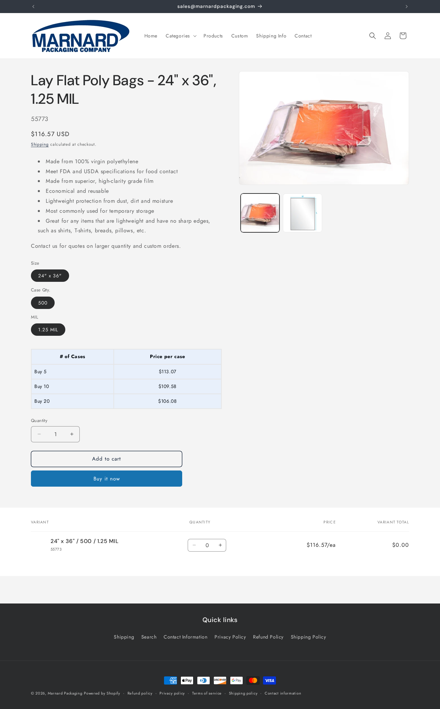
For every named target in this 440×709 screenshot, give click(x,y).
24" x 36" (50, 275)
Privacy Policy (230, 636)
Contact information (283, 693)
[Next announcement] (406, 6)
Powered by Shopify (102, 693)
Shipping (40, 144)
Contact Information (185, 636)
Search (149, 636)
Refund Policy (268, 636)
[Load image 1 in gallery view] (260, 212)
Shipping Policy (308, 636)
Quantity (39, 420)
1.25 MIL (48, 329)
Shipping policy (243, 693)
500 (42, 302)
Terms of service (207, 693)
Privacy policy (172, 693)
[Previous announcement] (33, 6)
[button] (180, 36)
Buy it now (107, 479)
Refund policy (140, 693)
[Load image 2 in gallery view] (302, 212)
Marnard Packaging (65, 693)
